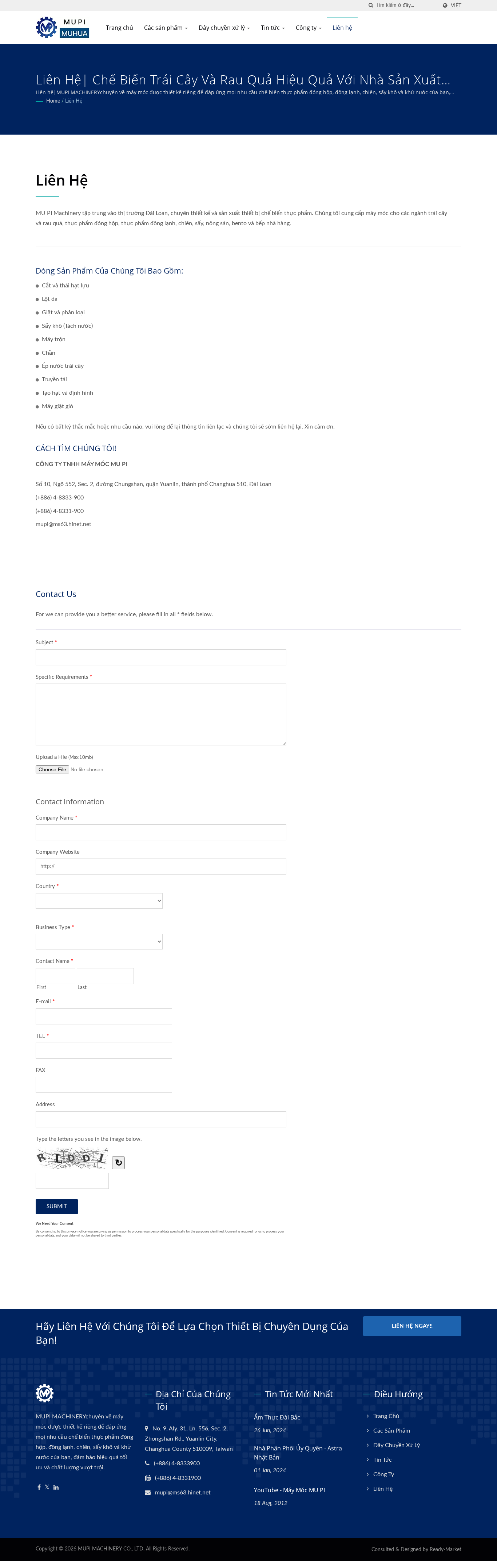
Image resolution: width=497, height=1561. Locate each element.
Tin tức (271, 28)
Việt (456, 5)
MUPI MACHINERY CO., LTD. (111, 1549)
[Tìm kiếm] (370, 5)
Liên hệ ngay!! (412, 1326)
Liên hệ (342, 28)
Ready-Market (445, 1549)
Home (53, 101)
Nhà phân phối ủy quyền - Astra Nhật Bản (298, 1452)
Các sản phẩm (164, 28)
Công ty (307, 28)
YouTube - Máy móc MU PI (289, 1490)
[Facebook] (39, 1488)
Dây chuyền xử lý (222, 28)
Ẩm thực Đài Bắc (277, 1417)
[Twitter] (47, 1488)
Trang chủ (119, 28)
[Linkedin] (56, 1488)
